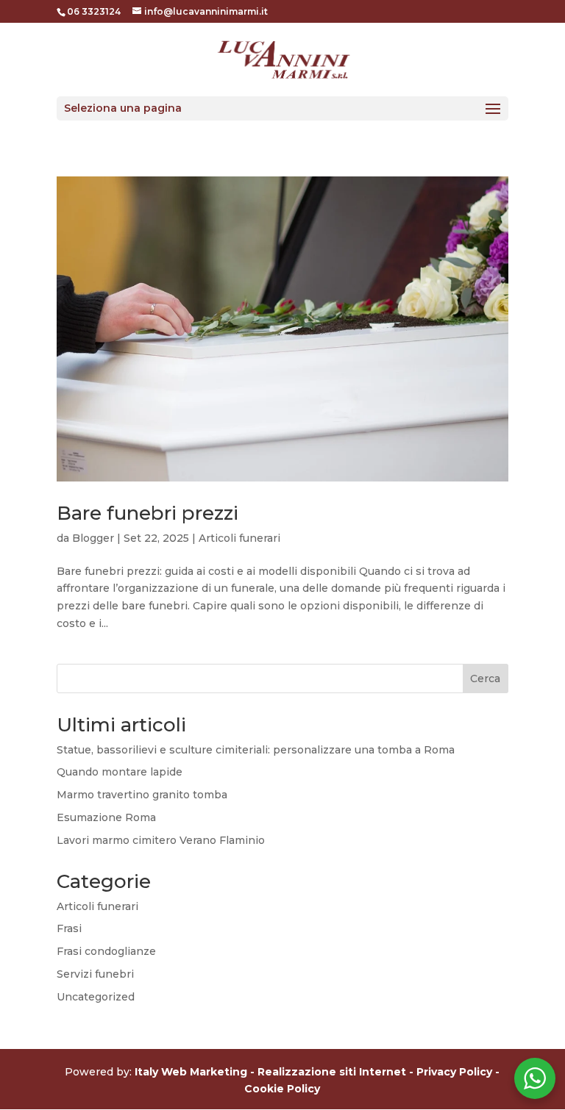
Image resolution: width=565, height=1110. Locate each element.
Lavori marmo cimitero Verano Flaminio (161, 840)
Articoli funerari (239, 538)
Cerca (485, 678)
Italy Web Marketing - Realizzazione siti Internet (270, 1071)
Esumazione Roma (106, 817)
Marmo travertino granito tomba (142, 794)
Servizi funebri (95, 974)
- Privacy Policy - (454, 1071)
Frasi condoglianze (106, 951)
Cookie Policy (282, 1088)
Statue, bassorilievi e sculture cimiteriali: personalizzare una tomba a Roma (256, 749)
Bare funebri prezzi (147, 513)
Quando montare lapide (119, 771)
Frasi (69, 928)
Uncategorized (96, 996)
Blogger (93, 538)
